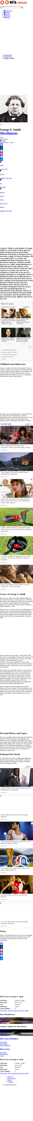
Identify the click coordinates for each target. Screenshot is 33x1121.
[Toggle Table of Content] (29, 347)
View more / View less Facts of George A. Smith (14, 1010)
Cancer (2, 196)
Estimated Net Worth (7, 356)
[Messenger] (16, 150)
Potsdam (2, 178)
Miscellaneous (8, 57)
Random (7, 17)
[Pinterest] (16, 153)
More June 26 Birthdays (9, 1039)
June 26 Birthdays (5, 1045)
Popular (7, 14)
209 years (3, 187)
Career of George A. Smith (9, 352)
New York (9, 178)
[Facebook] (16, 144)
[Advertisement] (16, 36)
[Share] (16, 159)
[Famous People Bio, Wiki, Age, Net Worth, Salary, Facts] (14, 4)
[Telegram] (16, 156)
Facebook (10, 1081)
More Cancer (5, 1049)
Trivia (3, 359)
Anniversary (8, 11)
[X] (16, 147)
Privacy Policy (11, 1078)
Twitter (9, 1080)
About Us (10, 1077)
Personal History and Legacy (9, 354)
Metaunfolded (8, 55)
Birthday (7, 12)
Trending (7, 16)
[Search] (22, 7)
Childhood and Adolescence (9, 350)
